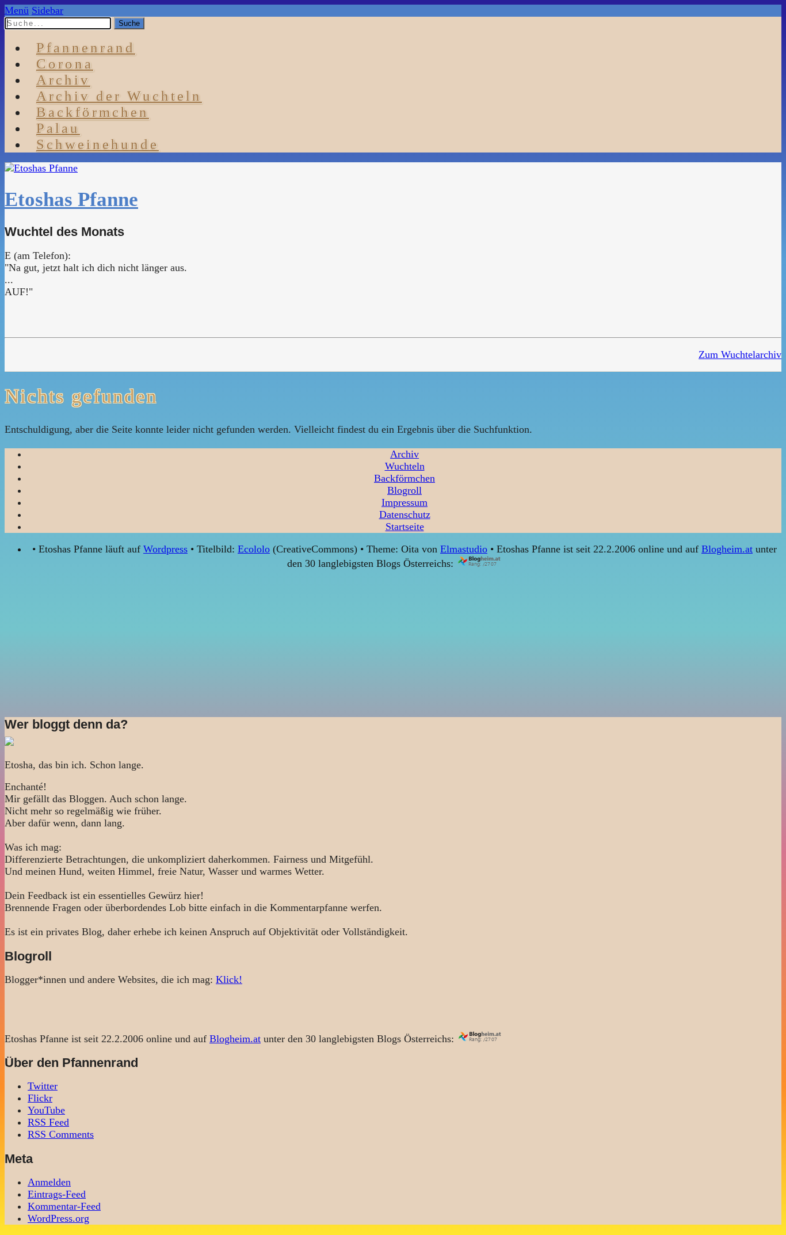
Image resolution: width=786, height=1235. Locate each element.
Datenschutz (404, 514)
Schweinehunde (97, 144)
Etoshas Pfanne (71, 199)
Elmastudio (463, 549)
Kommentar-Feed (64, 1206)
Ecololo (254, 549)
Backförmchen (92, 112)
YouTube (46, 1110)
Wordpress (165, 549)
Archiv (404, 454)
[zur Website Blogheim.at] (489, 563)
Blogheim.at (727, 549)
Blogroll (404, 490)
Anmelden (49, 1182)
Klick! (229, 979)
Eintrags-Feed (57, 1194)
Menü (17, 10)
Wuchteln (405, 466)
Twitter (43, 1086)
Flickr (40, 1098)
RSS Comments (61, 1134)
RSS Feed (48, 1122)
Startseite (405, 526)
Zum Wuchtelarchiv (740, 354)
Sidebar (47, 10)
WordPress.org (58, 1218)
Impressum (404, 502)
